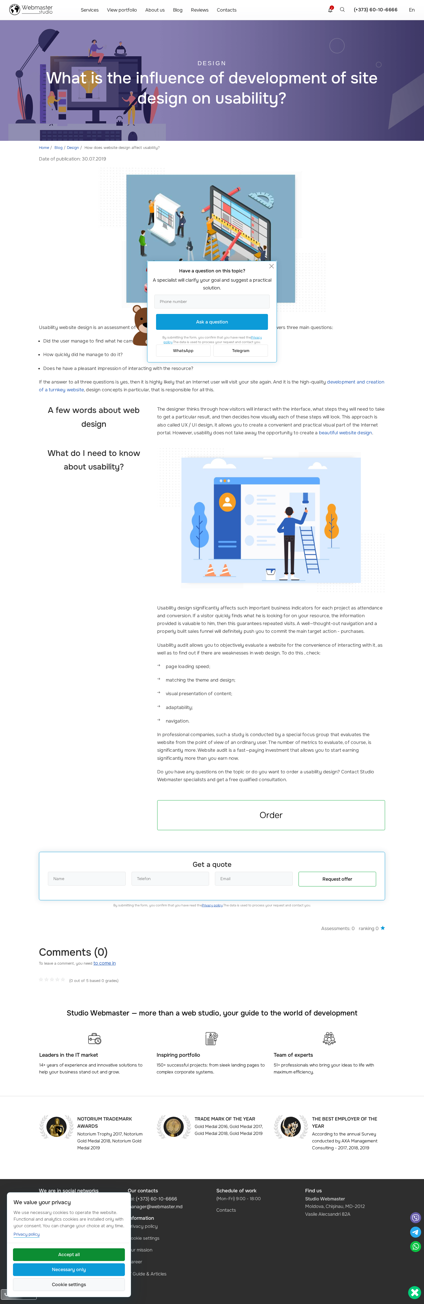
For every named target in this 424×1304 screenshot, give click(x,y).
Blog (178, 10)
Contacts (227, 10)
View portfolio (122, 10)
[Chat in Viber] (415, 1218)
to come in (104, 963)
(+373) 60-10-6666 (376, 10)
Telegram (240, 350)
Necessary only (69, 1269)
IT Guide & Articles (147, 1274)
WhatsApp (183, 350)
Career (135, 1262)
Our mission (140, 1250)
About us (155, 10)
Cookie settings (144, 1238)
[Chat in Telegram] (415, 1233)
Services (90, 10)
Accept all (69, 1254)
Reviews (200, 10)
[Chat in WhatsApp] (415, 1247)
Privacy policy (212, 905)
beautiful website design (345, 433)
